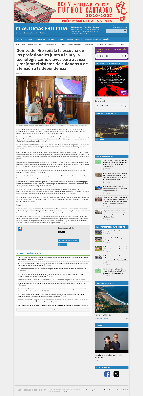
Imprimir (62, 245)
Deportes (79, 39)
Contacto (96, 27)
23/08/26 (107, 233)
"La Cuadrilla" (89, 44)
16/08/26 (107, 242)
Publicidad (87, 27)
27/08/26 (99, 98)
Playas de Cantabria (103, 315)
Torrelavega (40, 39)
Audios (63, 44)
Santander (29, 39)
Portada (19, 39)
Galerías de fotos (52, 44)
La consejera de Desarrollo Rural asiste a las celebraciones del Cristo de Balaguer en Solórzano (49, 305)
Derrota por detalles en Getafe (113, 231)
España (60, 39)
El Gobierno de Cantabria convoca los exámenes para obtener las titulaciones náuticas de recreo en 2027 (52, 269)
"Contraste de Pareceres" (105, 44)
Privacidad (107, 390)
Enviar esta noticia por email (68, 240)
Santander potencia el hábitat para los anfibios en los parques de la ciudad (115, 248)
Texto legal (116, 390)
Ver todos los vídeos (101, 361)
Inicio (88, 390)
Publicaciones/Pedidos (35, 44)
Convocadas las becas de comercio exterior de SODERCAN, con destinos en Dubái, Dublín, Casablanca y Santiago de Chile (115, 163)
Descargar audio (100, 101)
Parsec (65, 391)
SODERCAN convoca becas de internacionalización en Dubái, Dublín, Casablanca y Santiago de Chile (115, 271)
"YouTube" (120, 44)
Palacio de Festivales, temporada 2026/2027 (108, 356)
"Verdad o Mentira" (75, 44)
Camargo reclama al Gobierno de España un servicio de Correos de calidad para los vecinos (48, 280)
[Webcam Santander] (111, 116)
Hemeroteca (20, 44)
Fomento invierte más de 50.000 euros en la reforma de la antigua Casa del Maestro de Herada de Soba (51, 283)
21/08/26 (107, 251)
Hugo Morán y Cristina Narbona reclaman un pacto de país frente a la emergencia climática (115, 189)
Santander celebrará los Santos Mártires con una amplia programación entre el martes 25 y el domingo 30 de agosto (115, 259)
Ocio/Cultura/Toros (93, 39)
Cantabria (51, 39)
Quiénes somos (76, 27)
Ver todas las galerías (101, 318)
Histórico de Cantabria (53, 310)
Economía (69, 39)
